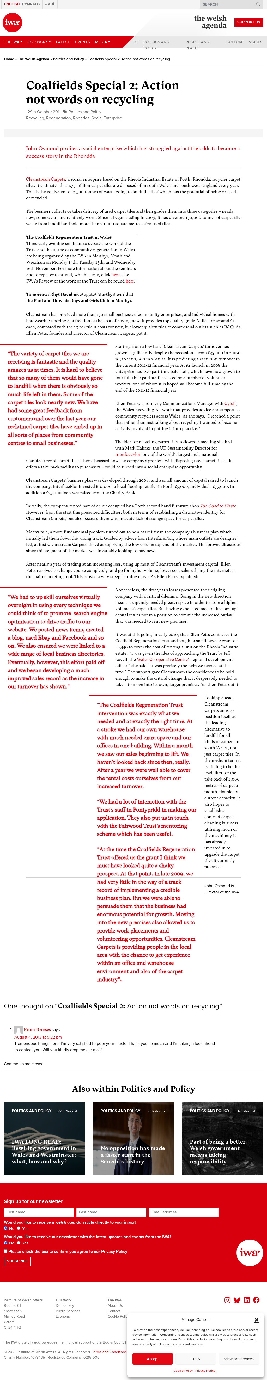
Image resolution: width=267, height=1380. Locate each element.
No (11, 1228)
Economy (63, 1316)
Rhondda (81, 118)
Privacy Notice (205, 1370)
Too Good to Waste (218, 506)
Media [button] (101, 42)
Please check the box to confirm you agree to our (67, 1251)
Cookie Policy (183, 1370)
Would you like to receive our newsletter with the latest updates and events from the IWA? (87, 1237)
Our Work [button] (38, 42)
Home (9, 59)
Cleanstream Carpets (45, 179)
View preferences (239, 1359)
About (131, 42)
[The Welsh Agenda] (210, 22)
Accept (153, 1359)
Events (82, 42)
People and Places (197, 45)
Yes (24, 1228)
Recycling (35, 118)
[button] (256, 1319)
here (115, 274)
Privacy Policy (114, 1251)
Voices (256, 42)
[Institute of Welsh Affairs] (12, 22)
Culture (235, 42)
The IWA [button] (11, 42)
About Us (115, 1305)
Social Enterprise (107, 118)
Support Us (248, 22)
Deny (195, 1359)
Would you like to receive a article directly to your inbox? (70, 1222)
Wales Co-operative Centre (162, 659)
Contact (114, 1311)
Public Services (68, 1311)
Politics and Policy (156, 45)
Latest (63, 42)
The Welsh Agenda (33, 59)
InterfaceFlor (127, 454)
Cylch (230, 403)
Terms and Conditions (109, 1352)
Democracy (65, 1305)
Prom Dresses (37, 1029)
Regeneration (58, 118)
